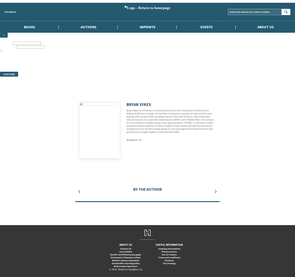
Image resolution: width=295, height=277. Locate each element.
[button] (79, 191)
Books (29, 27)
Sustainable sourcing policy (126, 263)
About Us (265, 27)
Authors (88, 27)
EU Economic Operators (126, 266)
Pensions (169, 260)
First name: (6, 43)
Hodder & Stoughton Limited (35, 59)
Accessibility (125, 251)
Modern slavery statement (125, 260)
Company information (169, 248)
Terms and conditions (169, 257)
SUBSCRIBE (9, 74)
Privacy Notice (60, 64)
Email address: (8, 47)
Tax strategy (169, 263)
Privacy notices (169, 251)
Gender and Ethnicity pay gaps (125, 254)
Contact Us (125, 248)
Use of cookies (169, 254)
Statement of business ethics (126, 257)
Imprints (147, 27)
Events (206, 27)
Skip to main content (10, 1)
